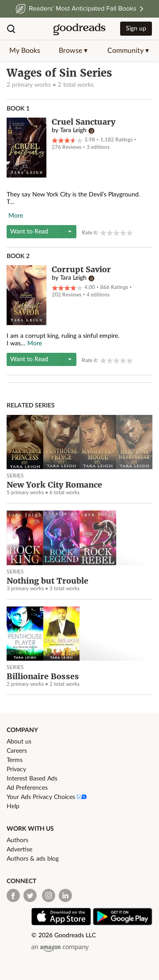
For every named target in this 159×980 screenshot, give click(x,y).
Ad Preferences (27, 788)
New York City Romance (54, 485)
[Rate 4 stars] (123, 232)
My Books (24, 50)
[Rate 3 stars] (116, 232)
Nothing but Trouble (47, 581)
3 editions (98, 147)
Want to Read (29, 232)
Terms (15, 760)
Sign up (136, 29)
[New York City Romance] (79, 442)
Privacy (16, 769)
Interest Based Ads (32, 779)
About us (19, 742)
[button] (73, 51)
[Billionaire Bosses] (79, 633)
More (15, 216)
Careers (17, 751)
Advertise (19, 850)
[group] (116, 232)
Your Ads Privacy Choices (42, 797)
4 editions (98, 294)
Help (13, 806)
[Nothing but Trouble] (79, 537)
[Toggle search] (11, 29)
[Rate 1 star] (103, 232)
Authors (17, 840)
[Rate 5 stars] (129, 232)
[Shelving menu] (70, 232)
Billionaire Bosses (43, 676)
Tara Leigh (73, 130)
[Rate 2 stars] (109, 232)
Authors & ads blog (33, 859)
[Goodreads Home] (79, 29)
